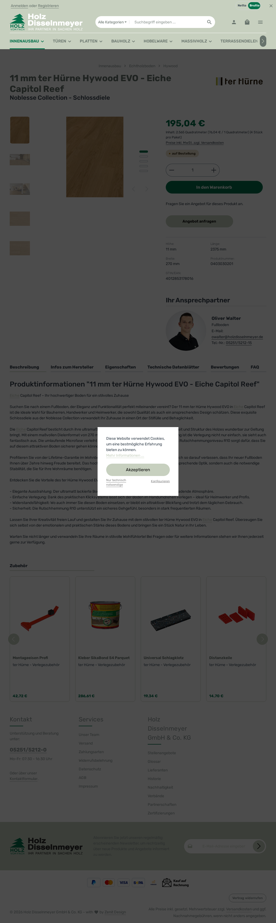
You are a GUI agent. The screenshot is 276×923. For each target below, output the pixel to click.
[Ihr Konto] (234, 22)
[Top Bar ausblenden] (271, 6)
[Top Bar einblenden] (260, 22)
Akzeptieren (138, 469)
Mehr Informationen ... (125, 455)
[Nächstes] (263, 41)
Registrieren (48, 5)
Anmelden (19, 5)
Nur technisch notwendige (116, 482)
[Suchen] (209, 22)
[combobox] (166, 22)
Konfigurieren (160, 481)
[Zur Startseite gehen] (46, 22)
